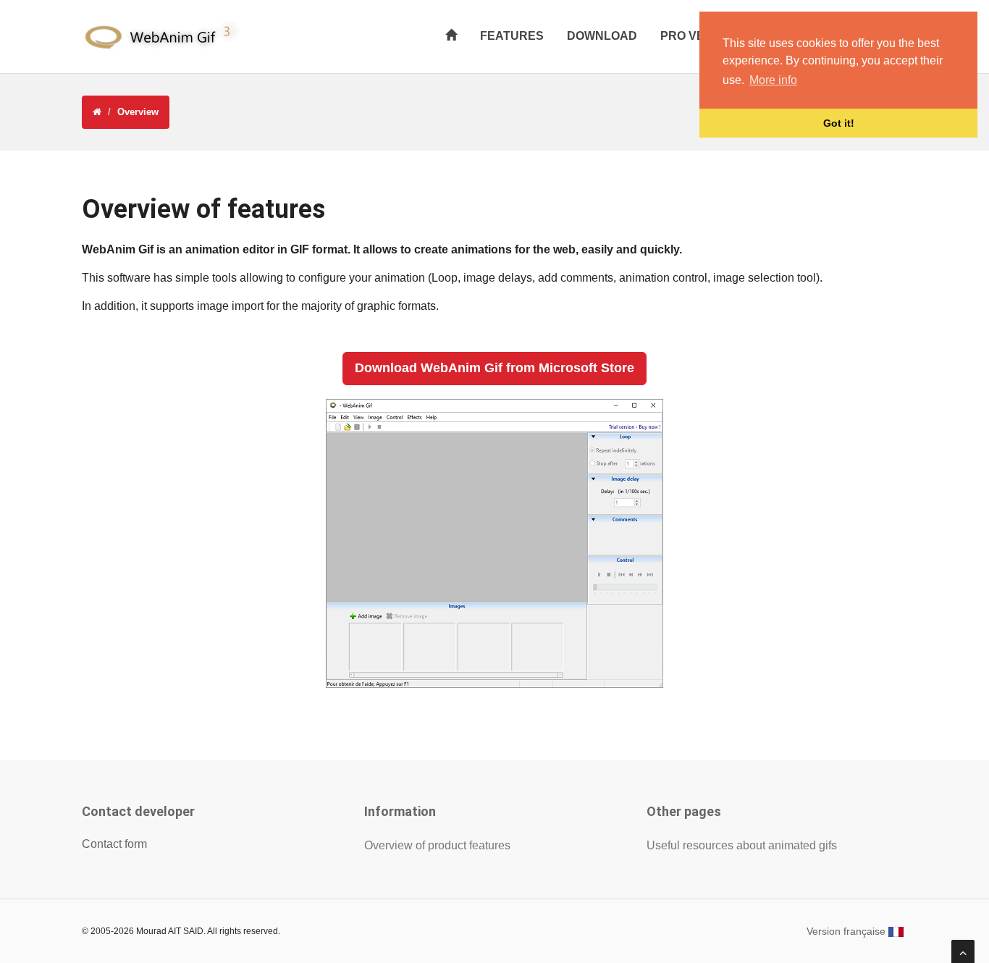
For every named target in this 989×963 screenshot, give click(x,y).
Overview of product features (437, 845)
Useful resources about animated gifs (742, 845)
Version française (847, 931)
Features (512, 36)
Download (602, 36)
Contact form (114, 844)
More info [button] (773, 80)
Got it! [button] (838, 123)
